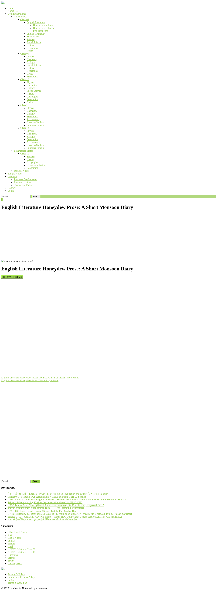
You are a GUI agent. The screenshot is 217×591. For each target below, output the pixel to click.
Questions (13, 555)
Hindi (10, 546)
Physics (30, 56)
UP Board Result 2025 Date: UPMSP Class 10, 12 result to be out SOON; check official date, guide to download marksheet (70, 513)
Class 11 (24, 105)
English (11, 540)
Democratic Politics (36, 165)
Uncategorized (15, 563)
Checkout (12, 176)
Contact (11, 188)
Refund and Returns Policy (21, 577)
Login (11, 190)
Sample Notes (15, 173)
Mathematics (33, 36)
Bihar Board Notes (23, 150)
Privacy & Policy (16, 574)
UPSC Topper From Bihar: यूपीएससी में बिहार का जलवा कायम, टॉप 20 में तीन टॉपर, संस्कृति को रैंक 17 (56, 505)
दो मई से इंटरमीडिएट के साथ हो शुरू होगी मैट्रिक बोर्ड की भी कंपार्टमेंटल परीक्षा (43, 519)
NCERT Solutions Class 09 (21, 549)
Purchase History (22, 182)
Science (30, 39)
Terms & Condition (17, 582)
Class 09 (24, 53)
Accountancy (33, 119)
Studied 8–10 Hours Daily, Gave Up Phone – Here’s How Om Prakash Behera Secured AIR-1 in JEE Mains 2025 (65, 516)
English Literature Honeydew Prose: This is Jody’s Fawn (29, 380)
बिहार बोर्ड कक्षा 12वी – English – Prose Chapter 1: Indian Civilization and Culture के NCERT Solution (58, 494)
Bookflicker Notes (17, 13)
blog (10, 535)
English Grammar (35, 33)
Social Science (34, 42)
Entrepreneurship (35, 125)
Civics (30, 50)
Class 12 (24, 128)
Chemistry (32, 59)
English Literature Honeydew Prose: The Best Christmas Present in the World (40, 377)
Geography (32, 48)
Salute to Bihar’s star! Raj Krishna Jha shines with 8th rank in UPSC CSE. (45, 502)
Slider (11, 560)
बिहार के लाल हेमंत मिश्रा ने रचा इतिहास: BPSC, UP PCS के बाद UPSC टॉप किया (46, 508)
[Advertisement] (108, 236)
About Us (12, 11)
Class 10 (24, 79)
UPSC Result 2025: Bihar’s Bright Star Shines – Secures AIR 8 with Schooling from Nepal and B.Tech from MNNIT (67, 499)
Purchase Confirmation (25, 179)
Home (11, 8)
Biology (31, 62)
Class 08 (24, 19)
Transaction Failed (23, 185)
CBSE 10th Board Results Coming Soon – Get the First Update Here (42, 511)
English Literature (36, 22)
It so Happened (40, 31)
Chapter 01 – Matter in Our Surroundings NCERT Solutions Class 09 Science (47, 496)
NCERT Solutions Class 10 (21, 552)
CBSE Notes (20, 16)
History (30, 45)
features (11, 543)
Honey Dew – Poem (43, 28)
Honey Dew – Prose (43, 25)
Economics (32, 76)
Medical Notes (21, 170)
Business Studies (35, 122)
